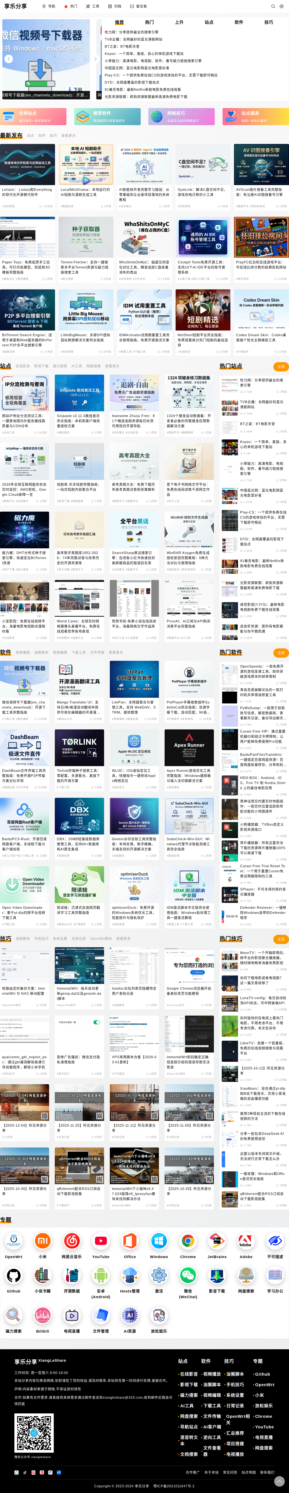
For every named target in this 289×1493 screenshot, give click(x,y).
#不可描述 (118, 1073)
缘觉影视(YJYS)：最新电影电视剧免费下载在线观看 (262, 607)
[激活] (159, 1275)
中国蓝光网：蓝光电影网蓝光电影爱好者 (137, 68)
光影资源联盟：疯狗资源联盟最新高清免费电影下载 (146, 97)
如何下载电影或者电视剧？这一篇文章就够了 (261, 980)
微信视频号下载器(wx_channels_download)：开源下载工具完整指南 (24, 707)
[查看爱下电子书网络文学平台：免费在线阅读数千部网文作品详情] (189, 461)
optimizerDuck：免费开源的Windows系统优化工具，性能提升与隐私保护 (134, 913)
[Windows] (159, 1241)
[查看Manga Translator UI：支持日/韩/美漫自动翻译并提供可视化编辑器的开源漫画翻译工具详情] (79, 679)
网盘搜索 (94, 366)
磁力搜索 (60, 366)
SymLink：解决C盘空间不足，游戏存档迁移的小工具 (202, 192)
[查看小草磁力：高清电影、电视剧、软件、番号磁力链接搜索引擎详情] (230, 471)
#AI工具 (185, 638)
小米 (43, 1257)
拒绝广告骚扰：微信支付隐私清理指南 (78, 1059)
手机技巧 (41, 938)
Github (14, 1291)
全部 (281, 367)
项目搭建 (235, 1444)
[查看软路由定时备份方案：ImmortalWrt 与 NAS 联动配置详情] (24, 965)
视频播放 (23, 652)
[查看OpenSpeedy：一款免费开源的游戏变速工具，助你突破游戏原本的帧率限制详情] (230, 674)
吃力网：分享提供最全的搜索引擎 (132, 32)
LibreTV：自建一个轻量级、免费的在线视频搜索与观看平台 (263, 1048)
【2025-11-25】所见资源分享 (79, 1128)
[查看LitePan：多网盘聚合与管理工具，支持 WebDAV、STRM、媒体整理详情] (134, 679)
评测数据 (72, 1291)
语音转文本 (189, 1440)
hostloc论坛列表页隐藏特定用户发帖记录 (134, 991)
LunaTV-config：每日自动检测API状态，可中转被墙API (263, 1000)
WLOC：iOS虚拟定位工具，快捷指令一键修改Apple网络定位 (134, 776)
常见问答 (230, 1472)
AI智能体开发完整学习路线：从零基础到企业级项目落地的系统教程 (144, 195)
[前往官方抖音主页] (25, 1472)
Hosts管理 (130, 1291)
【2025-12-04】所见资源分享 (24, 1128)
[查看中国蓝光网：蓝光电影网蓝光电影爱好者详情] (230, 496)
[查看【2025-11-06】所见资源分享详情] (189, 1102)
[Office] (130, 1241)
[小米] (42, 1241)
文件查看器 (212, 1451)
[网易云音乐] (72, 1241)
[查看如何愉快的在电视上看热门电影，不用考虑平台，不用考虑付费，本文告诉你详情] (230, 1026)
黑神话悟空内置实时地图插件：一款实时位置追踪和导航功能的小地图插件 (261, 806)
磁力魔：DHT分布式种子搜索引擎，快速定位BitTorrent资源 (24, 558)
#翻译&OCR (64, 719)
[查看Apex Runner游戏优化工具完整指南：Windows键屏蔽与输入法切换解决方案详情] (189, 747)
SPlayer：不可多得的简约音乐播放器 (263, 891)
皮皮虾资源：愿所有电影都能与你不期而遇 (261, 629)
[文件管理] (100, 1315)
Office (130, 1257)
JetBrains (217, 1257)
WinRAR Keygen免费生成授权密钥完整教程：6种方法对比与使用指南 (188, 558)
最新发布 (11, 135)
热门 (73, 6)
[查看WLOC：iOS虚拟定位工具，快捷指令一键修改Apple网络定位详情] (134, 747)
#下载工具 (139, 351)
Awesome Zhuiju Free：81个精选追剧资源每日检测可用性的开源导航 (133, 421)
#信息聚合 (125, 206)
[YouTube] (100, 1241)
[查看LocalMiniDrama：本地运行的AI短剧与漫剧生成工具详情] (86, 164)
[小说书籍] (42, 1275)
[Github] (13, 1275)
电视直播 (72, 1331)
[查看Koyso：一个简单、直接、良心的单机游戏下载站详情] (230, 447)
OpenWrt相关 (101, 938)
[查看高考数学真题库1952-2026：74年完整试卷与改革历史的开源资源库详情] (79, 530)
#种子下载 (8, 569)
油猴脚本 (41, 652)
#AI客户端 (184, 279)
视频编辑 (60, 652)
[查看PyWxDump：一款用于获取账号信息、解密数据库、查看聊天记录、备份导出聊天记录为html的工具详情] (230, 716)
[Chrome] (188, 1241)
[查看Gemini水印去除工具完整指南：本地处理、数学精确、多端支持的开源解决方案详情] (134, 816)
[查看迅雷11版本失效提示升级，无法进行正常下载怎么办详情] (230, 1159)
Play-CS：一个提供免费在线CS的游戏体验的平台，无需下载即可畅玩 (161, 75)
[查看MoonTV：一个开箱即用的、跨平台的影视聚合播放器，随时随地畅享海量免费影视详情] (230, 960)
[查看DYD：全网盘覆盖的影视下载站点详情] (230, 545)
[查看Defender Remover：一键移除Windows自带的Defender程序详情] (230, 915)
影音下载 (217, 1291)
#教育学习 (118, 501)
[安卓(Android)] (100, 1275)
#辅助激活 (63, 432)
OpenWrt (13, 1257)
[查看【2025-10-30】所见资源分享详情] (24, 1166)
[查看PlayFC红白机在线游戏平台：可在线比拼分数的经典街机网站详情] (261, 237)
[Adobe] (246, 1241)
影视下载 (41, 366)
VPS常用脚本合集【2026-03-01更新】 (134, 1059)
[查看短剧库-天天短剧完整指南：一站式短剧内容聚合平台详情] (79, 461)
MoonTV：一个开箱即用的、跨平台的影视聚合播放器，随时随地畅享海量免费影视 (263, 958)
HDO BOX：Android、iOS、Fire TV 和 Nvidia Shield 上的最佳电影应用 (263, 783)
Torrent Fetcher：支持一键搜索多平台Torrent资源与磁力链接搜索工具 (85, 267)
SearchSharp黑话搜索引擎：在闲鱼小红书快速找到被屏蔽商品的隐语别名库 (133, 558)
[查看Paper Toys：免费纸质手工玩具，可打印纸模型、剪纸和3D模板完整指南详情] (27, 237)
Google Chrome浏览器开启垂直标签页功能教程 (189, 991)
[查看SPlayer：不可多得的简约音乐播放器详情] (230, 895)
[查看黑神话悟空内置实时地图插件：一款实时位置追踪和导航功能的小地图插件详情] (230, 809)
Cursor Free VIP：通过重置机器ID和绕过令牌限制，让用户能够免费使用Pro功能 (263, 736)
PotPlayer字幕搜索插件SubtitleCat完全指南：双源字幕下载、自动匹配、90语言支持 (189, 707)
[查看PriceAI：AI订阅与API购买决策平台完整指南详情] (189, 598)
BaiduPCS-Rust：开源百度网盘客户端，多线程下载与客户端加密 (24, 844)
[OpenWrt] (13, 1241)
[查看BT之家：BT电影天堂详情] (230, 427)
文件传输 (97, 652)
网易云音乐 (72, 1257)
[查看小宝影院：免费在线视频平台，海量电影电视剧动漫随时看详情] (24, 598)
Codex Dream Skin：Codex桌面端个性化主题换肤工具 (261, 337)
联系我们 (267, 1472)
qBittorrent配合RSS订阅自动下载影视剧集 (78, 1191)
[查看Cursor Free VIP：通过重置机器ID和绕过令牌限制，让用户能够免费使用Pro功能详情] (230, 739)
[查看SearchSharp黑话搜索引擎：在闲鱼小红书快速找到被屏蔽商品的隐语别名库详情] (134, 530)
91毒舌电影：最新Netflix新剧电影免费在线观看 (143, 89)
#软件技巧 (63, 1073)
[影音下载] (217, 1275)
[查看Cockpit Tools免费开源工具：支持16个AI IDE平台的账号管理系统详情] (203, 237)
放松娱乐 (159, 1331)
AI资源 (130, 1331)
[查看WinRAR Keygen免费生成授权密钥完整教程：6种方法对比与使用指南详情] (189, 530)
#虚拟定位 (118, 787)
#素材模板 (22, 279)
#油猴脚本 (118, 855)
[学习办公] (275, 1275)
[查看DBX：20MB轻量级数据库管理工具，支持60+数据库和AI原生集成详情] (79, 816)
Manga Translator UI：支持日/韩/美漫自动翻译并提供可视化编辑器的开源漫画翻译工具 (78, 707)
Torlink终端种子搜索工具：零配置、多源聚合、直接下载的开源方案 (79, 776)
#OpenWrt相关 (11, 1005)
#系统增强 (8, 206)
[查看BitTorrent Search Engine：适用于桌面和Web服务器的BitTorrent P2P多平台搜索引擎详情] (27, 310)
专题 (5, 1220)
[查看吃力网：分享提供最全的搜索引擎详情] (230, 386)
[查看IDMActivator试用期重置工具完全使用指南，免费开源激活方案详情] (144, 310)
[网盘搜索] (246, 1275)
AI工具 (77, 366)
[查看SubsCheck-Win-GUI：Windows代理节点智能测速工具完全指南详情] (189, 816)
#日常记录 (63, 1137)
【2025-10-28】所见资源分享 (189, 1191)
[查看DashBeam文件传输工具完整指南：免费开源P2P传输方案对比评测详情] (24, 747)
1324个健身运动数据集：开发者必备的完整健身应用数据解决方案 (189, 421)
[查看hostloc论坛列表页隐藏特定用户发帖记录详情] (134, 965)
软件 (42, 135)
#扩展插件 (242, 351)
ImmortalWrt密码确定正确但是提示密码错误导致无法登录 (188, 1062)
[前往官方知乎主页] (59, 1472)
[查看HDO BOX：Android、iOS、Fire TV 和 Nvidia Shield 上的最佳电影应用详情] (230, 786)
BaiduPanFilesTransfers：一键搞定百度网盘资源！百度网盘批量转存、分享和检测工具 (262, 760)
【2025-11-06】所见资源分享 (189, 1128)
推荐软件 (102, 113)
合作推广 (193, 1472)
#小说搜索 (132, 638)
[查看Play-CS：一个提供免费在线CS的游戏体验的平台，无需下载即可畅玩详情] (230, 520)
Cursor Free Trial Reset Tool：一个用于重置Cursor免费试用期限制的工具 (262, 871)
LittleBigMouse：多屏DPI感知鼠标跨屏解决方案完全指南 (85, 337)
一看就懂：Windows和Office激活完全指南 (262, 1176)
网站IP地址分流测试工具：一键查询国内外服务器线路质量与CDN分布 (23, 421)
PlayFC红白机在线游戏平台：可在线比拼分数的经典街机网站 (261, 264)
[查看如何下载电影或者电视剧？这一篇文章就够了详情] (230, 983)
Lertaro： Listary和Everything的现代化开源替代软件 (27, 192)
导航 (51, 6)
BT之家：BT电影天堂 (122, 46)
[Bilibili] (42, 1315)
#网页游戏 (242, 279)
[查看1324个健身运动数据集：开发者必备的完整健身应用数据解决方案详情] (189, 393)
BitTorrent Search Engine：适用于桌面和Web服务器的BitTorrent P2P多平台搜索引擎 (27, 340)
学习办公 (275, 1291)
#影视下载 (63, 501)
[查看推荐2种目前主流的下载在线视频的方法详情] (230, 1119)
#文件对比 (139, 279)
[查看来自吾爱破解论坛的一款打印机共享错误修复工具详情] (230, 695)
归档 (117, 6)
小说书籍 (43, 1291)
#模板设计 (8, 279)
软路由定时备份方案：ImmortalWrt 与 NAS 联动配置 (23, 991)
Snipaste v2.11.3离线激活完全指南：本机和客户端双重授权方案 (78, 421)
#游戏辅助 (173, 787)
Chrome (188, 1257)
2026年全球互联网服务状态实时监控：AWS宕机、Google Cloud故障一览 (24, 489)
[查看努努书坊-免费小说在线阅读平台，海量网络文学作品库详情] (134, 598)
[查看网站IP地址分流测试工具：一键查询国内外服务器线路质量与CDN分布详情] (24, 393)
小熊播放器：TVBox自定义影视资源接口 (262, 827)
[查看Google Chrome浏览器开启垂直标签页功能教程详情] (189, 965)
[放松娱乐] (159, 1315)
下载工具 (79, 652)
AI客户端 (212, 1427)
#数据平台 (242, 206)
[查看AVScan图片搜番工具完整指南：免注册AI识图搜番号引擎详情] (261, 164)
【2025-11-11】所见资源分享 (134, 1128)
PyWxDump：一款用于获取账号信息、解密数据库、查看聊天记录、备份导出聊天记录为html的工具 (262, 713)
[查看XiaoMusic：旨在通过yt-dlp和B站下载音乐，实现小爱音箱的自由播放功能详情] (230, 1096)
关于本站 (211, 1472)
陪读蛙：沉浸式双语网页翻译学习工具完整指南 (78, 910)
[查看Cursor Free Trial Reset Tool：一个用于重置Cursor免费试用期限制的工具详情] (230, 874)
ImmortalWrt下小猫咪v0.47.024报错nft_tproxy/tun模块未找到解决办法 (133, 1194)
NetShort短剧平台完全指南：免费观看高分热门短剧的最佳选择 (203, 340)
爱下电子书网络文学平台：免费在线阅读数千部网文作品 (188, 489)
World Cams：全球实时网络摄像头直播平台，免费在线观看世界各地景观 (78, 626)
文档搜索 (189, 1454)
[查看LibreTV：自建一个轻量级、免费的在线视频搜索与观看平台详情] (230, 1051)
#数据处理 (67, 206)
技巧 (53, 135)
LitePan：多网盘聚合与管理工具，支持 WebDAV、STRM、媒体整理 (134, 707)
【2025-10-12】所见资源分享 (262, 1070)
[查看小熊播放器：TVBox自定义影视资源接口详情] (230, 830)
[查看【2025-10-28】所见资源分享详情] (189, 1166)
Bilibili (42, 1331)
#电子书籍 (63, 569)
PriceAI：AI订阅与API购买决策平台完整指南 (189, 623)
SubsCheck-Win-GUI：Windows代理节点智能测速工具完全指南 (188, 844)
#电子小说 (173, 501)
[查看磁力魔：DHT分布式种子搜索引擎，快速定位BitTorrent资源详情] (24, 530)
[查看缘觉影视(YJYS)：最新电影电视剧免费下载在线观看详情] (230, 610)
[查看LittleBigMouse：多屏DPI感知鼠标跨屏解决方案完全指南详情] (86, 310)
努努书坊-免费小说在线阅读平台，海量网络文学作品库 (134, 623)
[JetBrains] (217, 1241)
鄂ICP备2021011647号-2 (174, 1486)
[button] (8, 59)
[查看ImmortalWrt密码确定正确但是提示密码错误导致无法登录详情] (189, 1034)
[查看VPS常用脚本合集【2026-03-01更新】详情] (134, 1034)
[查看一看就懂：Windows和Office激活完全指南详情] (230, 1179)
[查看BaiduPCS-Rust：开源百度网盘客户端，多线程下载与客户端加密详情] (24, 816)
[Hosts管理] (130, 1275)
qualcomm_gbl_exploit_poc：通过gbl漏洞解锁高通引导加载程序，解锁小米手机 (24, 1062)
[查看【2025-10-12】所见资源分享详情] (230, 1074)
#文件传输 (22, 787)
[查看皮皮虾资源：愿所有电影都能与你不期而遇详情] (230, 632)
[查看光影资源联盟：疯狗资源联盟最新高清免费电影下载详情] (230, 588)
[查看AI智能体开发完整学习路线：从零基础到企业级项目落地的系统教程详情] (144, 164)
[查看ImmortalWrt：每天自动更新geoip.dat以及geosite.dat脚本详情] (79, 965)
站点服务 (250, 113)
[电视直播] (72, 1315)
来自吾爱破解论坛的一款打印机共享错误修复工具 (261, 692)
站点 (30, 135)
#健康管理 (186, 432)
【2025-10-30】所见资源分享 (24, 1191)
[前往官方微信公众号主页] (16, 1472)
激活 (159, 1291)
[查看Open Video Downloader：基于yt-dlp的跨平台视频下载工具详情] (24, 884)
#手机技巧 (8, 1073)
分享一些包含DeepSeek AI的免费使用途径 (262, 1136)
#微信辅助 (22, 719)
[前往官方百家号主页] (50, 1472)
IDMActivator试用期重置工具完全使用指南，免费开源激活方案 (144, 337)
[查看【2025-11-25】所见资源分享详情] (79, 1102)
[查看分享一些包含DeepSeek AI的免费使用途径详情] (230, 1139)
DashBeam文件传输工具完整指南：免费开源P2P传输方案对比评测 (24, 776)
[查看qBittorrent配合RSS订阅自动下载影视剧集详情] (79, 1166)
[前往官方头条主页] (33, 1472)
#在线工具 (8, 432)
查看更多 (68, 135)
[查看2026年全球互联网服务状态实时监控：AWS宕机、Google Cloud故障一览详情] (24, 461)
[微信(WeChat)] (188, 1275)
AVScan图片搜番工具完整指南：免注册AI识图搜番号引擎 (259, 192)
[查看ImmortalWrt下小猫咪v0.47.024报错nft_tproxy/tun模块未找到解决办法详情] (134, 1166)
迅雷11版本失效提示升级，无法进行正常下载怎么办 (261, 1156)
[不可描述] (275, 1241)
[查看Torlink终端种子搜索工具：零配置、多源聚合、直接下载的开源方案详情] (79, 747)
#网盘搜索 (77, 501)
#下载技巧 (63, 1205)
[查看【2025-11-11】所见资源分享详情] (134, 1102)
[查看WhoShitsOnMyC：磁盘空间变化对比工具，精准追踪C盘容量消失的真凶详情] (144, 237)
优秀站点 (28, 113)
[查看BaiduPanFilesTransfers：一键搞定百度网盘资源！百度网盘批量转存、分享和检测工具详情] (230, 762)
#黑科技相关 (257, 206)
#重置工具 (125, 351)
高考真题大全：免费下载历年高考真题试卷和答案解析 (133, 487)
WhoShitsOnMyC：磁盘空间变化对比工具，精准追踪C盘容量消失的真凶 (144, 267)
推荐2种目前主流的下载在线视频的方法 (262, 1116)
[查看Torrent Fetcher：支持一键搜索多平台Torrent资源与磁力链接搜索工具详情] (86, 237)
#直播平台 (77, 638)
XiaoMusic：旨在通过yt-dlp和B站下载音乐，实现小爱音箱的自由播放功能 (263, 1093)
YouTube (101, 1257)
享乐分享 (40, 1361)
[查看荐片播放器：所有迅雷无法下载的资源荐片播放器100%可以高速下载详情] (230, 851)
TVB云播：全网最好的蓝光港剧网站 (133, 39)
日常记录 (79, 938)
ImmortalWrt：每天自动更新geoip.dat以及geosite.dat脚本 (79, 993)
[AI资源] (130, 1315)
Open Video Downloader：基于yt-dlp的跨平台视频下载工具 (23, 913)
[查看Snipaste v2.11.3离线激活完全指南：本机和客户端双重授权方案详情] (79, 393)
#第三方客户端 (200, 279)
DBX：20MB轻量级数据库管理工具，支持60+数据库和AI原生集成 (78, 844)
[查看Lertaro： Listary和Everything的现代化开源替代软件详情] (27, 164)
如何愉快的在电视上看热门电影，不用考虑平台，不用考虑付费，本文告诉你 (261, 1023)
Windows (159, 1257)
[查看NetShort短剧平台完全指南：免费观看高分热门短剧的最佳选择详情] (203, 310)
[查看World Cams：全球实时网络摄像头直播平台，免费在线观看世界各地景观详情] (79, 598)
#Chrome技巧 (175, 1005)
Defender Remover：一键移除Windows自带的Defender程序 (263, 913)
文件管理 (101, 1331)
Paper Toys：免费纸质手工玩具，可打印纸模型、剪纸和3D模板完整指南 (26, 267)
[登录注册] (281, 6)
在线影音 (23, 366)
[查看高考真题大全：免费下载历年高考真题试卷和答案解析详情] (134, 461)
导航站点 (189, 1427)
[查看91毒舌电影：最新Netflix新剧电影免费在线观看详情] (230, 566)
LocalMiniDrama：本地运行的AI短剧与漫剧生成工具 (85, 192)
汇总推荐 (235, 1433)
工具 (95, 6)
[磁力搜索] (13, 1315)
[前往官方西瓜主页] (42, 1472)
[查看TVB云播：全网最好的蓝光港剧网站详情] (230, 408)
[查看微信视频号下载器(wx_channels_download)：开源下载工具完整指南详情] (24, 679)
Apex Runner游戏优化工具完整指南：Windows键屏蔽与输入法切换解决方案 (189, 776)
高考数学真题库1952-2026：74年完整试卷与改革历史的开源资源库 (78, 558)
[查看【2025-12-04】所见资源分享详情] (24, 1102)
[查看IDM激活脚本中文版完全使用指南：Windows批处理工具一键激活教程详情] (189, 884)
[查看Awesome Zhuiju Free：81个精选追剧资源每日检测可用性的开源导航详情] (134, 393)
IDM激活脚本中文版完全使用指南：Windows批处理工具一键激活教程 (189, 913)
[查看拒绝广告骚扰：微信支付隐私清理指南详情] (79, 1034)
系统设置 (60, 938)
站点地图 (249, 1472)
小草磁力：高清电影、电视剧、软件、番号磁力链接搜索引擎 (153, 61)
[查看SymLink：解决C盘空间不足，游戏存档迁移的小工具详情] (203, 164)
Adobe (246, 1257)
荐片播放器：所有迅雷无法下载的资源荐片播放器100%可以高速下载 (263, 848)
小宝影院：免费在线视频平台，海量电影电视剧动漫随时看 (23, 626)
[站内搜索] (273, 6)
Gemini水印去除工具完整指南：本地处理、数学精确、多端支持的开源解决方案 (134, 844)
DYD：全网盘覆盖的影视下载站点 (132, 82)
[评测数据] (72, 1275)
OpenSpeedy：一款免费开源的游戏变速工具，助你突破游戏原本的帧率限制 (262, 671)
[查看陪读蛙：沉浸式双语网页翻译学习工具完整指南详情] (79, 884)
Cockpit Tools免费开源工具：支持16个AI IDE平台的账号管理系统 (202, 267)
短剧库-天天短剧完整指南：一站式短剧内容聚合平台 (79, 487)
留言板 (141, 6)
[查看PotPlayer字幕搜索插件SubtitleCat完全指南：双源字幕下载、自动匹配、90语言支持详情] (189, 679)
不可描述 (275, 1257)
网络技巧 (176, 113)
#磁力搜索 (67, 279)
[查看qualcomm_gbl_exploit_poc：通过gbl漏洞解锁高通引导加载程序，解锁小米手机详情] (24, 1034)
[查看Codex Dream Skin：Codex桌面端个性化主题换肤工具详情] (261, 310)
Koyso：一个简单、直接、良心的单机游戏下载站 (144, 54)
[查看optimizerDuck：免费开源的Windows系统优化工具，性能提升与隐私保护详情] (134, 884)
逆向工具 (212, 1437)
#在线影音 (184, 351)
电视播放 (235, 1454)
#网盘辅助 (118, 719)
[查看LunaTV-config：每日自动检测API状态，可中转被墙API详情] (230, 1004)
